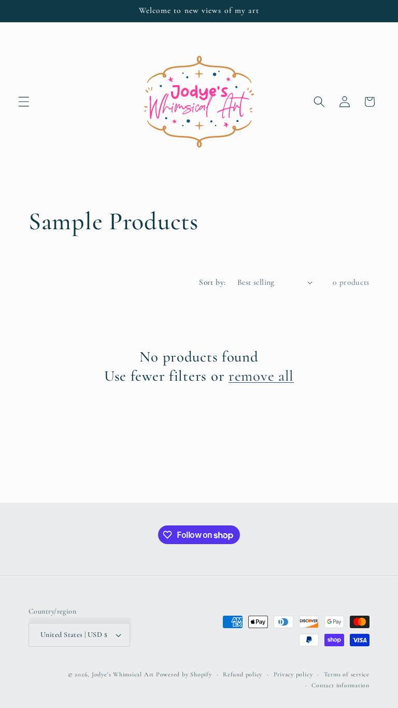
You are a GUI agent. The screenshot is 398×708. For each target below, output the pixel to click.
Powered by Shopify (184, 674)
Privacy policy (293, 674)
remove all (261, 376)
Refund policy (242, 674)
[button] (23, 101)
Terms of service (346, 674)
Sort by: (212, 282)
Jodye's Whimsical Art (123, 674)
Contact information (340, 685)
